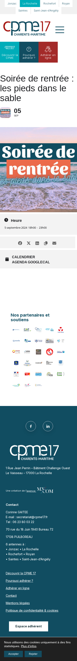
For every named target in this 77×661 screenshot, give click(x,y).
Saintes (23, 10)
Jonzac (11, 3)
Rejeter (33, 653)
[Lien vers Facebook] (31, 426)
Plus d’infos (28, 646)
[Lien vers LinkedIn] (47, 426)
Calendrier (23, 257)
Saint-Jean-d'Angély (46, 10)
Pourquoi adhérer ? (28, 56)
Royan (66, 3)
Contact (11, 595)
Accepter (13, 653)
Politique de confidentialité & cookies (32, 610)
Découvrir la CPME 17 (21, 573)
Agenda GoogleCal (31, 262)
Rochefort (49, 3)
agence (31, 490)
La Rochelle (30, 3)
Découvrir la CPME (10, 56)
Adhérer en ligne (48, 56)
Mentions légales (18, 603)
